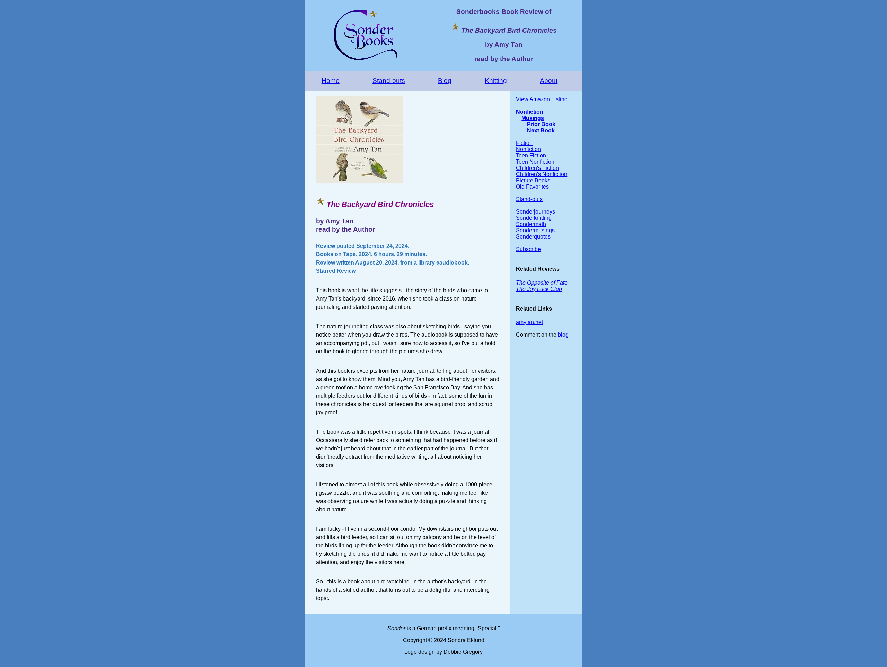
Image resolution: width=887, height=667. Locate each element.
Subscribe (528, 249)
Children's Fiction (537, 168)
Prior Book (541, 124)
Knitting (496, 80)
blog (563, 335)
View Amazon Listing (542, 99)
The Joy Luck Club (539, 289)
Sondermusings (535, 230)
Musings (532, 118)
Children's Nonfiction (541, 174)
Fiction (524, 143)
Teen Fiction (531, 155)
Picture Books (533, 180)
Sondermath (531, 224)
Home (331, 80)
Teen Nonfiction (535, 162)
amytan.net (529, 322)
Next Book (541, 130)
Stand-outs (388, 80)
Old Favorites (532, 187)
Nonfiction (529, 112)
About (548, 80)
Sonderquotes (533, 237)
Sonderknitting (534, 218)
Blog (444, 80)
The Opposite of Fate (542, 283)
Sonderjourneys (535, 212)
